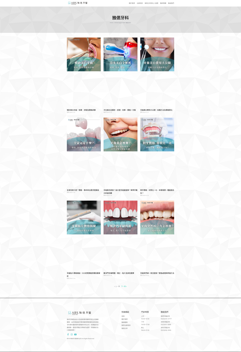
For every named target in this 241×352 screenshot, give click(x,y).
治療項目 (140, 3)
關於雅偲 (132, 3)
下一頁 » (124, 286)
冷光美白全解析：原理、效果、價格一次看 (120, 110)
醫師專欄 (163, 3)
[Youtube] (75, 334)
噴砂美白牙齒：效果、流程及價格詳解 (81, 110)
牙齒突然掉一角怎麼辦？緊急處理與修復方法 (157, 273)
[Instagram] (72, 334)
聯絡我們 (171, 3)
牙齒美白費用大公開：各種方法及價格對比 (156, 110)
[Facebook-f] (68, 334)
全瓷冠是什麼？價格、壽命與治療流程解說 (83, 190)
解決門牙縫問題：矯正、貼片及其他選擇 (119, 273)
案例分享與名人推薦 (151, 3)
